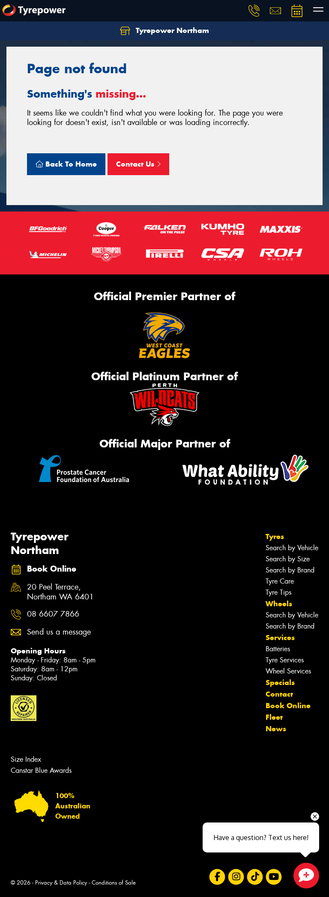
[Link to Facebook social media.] (217, 877)
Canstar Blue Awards (41, 770)
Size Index (26, 759)
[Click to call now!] (254, 10)
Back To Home (70, 164)
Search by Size (288, 558)
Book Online (288, 705)
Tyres (275, 536)
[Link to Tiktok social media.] (255, 877)
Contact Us (136, 164)
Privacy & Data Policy (61, 882)
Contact (279, 694)
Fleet (274, 717)
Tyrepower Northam (171, 30)
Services (280, 637)
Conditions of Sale (114, 882)
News (276, 728)
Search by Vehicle (292, 547)
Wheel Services (288, 671)
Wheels (279, 603)
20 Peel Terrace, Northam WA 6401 (60, 592)
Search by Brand (290, 570)
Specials (280, 682)
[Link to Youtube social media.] (273, 877)
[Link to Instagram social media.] (236, 877)
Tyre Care (280, 581)
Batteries (278, 648)
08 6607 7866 (53, 614)
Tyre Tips (278, 592)
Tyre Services (285, 660)
